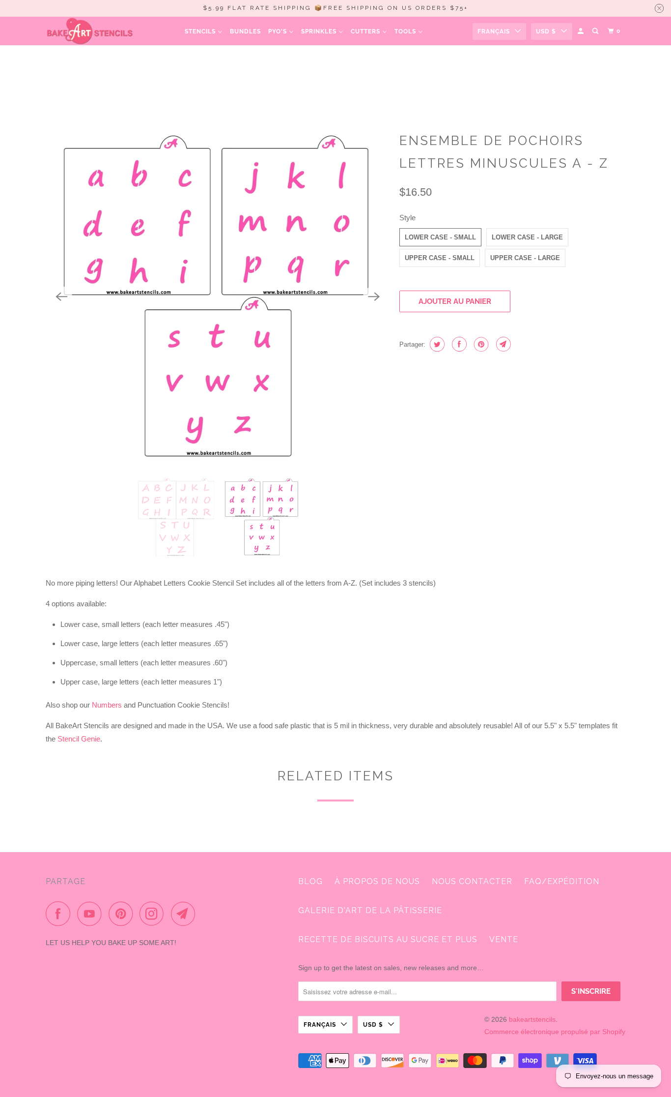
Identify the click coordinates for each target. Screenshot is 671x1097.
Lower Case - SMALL (440, 237)
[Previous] (61, 297)
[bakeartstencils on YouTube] (92, 913)
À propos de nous (377, 881)
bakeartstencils (532, 1019)
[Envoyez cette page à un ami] (502, 344)
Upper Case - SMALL (440, 258)
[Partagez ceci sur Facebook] (458, 344)
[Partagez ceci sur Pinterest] (480, 344)
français (493, 31)
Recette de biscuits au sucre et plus (387, 939)
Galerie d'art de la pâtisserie (370, 910)
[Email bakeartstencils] (185, 913)
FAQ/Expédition (561, 881)
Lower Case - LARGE (527, 237)
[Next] (374, 297)
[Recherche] (596, 31)
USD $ (546, 31)
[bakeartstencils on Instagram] (154, 913)
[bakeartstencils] (90, 31)
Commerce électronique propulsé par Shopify (554, 1032)
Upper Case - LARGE (525, 258)
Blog (310, 881)
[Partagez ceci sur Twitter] (436, 344)
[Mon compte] (581, 31)
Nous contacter (472, 881)
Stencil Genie (78, 739)
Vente (503, 939)
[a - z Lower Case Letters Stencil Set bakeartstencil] (217, 297)
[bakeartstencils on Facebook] (60, 913)
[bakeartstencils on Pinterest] (123, 913)
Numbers (107, 705)
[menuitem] (203, 31)
